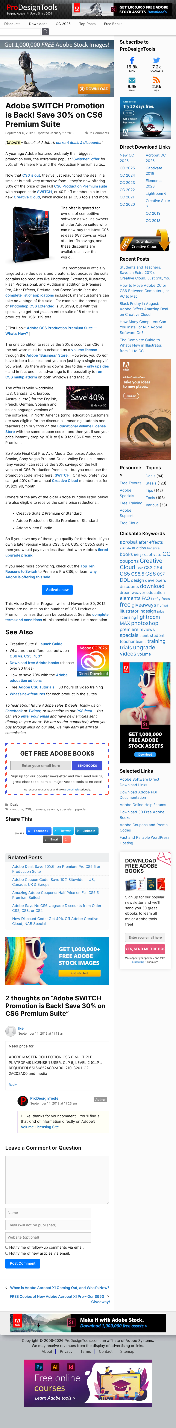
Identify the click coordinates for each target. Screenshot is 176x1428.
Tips (149, 490)
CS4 (157, 567)
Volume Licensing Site (40, 1127)
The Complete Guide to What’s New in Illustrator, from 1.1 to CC (141, 345)
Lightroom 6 (156, 193)
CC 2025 (127, 168)
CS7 (161, 574)
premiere (39, 809)
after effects (151, 542)
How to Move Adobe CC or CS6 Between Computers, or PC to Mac (144, 290)
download (152, 586)
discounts (129, 586)
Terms (85, 1351)
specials (66, 809)
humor (162, 605)
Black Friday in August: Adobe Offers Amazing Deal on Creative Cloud (144, 309)
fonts (166, 599)
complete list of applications (29, 295)
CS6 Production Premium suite (80, 186)
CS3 (148, 567)
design (137, 580)
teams (141, 641)
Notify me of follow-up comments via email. (46, 1247)
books (126, 554)
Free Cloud (129, 523)
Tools (150, 498)
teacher (127, 641)
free (125, 604)
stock (144, 636)
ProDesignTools (44, 1098)
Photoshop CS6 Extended (32, 306)
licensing (128, 617)
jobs (160, 611)
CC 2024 (127, 175)
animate (125, 548)
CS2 (140, 568)
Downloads (38, 24)
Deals (14, 804)
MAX (125, 623)
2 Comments (99, 133)
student (157, 635)
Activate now (57, 590)
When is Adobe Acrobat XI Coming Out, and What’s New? (59, 1288)
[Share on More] (67, 839)
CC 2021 (127, 197)
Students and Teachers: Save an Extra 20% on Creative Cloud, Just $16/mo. (145, 272)
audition (139, 548)
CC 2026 (63, 24)
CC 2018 (153, 221)
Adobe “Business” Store (47, 355)
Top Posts (87, 24)
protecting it (71, 789)
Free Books (113, 24)
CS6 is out (31, 175)
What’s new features (27, 694)
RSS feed (84, 711)
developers (155, 580)
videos (128, 653)
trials (126, 647)
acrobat (129, 542)
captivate (152, 554)
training (156, 641)
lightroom (148, 617)
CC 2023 (127, 182)
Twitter (34, 711)
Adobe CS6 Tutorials (36, 687)
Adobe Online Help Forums (143, 805)
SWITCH (44, 192)
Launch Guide (50, 644)
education (155, 592)
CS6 (28, 809)
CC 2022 (127, 190)
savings (52, 809)
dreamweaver (132, 592)
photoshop (144, 623)
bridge (138, 555)
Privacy (66, 1351)
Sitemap (127, 1351)
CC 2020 (127, 204)
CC (166, 553)
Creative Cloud (27, 197)
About (47, 1351)
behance (153, 548)
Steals (151, 483)
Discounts (12, 24)
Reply (13, 1084)
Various (152, 505)
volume (144, 654)
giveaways (144, 605)
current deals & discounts (78, 142)
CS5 (125, 574)
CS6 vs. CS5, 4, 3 (25, 656)
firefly (156, 599)
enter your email (35, 716)
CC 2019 (153, 213)
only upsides (98, 366)
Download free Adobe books (34, 663)
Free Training (131, 503)
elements (130, 598)
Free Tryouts (130, 483)
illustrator (129, 611)
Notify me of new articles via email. (39, 1253)
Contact (105, 1351)
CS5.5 (137, 574)
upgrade (79, 809)
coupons (16, 809)
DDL (125, 580)
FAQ (146, 598)
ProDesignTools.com (82, 1340)
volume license (84, 350)
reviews (147, 629)
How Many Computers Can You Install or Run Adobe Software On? (143, 327)
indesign (148, 611)
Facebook (14, 711)
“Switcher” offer (86, 159)
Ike (21, 1028)
